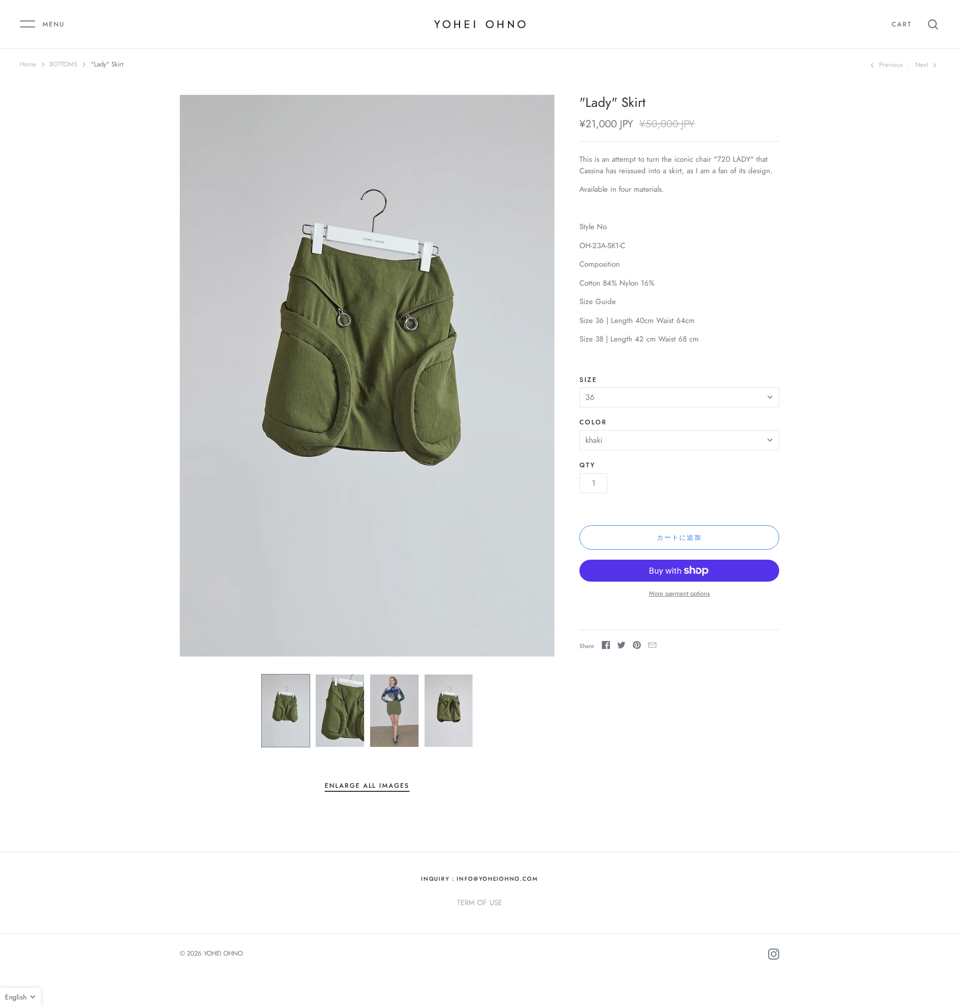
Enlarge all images (367, 785)
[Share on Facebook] (606, 647)
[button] (20, 997)
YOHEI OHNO (223, 953)
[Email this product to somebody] (652, 647)
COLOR (593, 422)
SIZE (588, 379)
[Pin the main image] (637, 647)
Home (28, 64)
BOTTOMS (63, 64)
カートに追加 (679, 537)
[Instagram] (773, 956)
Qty (587, 465)
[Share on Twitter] (621, 647)
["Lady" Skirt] (286, 710)
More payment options (679, 593)
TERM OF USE (479, 902)
